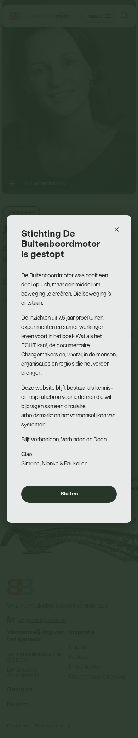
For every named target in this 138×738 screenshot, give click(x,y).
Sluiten (69, 494)
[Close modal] (117, 229)
